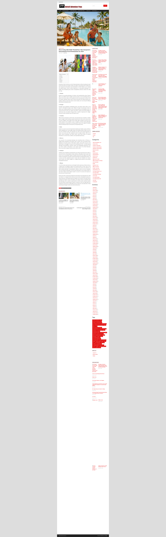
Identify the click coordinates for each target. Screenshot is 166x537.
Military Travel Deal (96, 166)
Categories (94, 133)
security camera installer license (97, 338)
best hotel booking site (103, 323)
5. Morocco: (61, 79)
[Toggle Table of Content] (67, 74)
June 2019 (94, 267)
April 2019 (94, 270)
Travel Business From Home (97, 174)
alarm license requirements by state (97, 321)
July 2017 (94, 302)
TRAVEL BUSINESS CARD (73, 10)
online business (94, 336)
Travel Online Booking (96, 177)
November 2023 (95, 220)
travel (93, 342)
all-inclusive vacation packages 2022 (97, 322)
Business (94, 151)
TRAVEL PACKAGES (94, 10)
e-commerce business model (102, 328)
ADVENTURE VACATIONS (65, 10)
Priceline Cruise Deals (96, 168)
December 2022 (95, 223)
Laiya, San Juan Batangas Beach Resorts (98, 373)
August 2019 (94, 264)
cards (96, 326)
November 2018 (95, 278)
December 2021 (95, 231)
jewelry (98, 333)
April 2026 (94, 187)
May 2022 (94, 226)
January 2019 (95, 275)
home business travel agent (96, 332)
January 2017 (95, 311)
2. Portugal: (60, 76)
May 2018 (94, 287)
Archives (94, 135)
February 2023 (95, 222)
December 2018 (95, 276)
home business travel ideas (103, 332)
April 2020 (94, 252)
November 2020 (95, 243)
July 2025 (94, 193)
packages (98, 336)
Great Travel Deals (95, 162)
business (94, 326)
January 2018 (95, 293)
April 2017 (94, 306)
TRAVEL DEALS (88, 10)
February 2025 (95, 201)
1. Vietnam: (60, 75)
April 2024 (94, 214)
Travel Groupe (95, 175)
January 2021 (95, 240)
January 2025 (95, 202)
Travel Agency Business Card (97, 171)
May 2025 (94, 196)
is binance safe (94, 333)
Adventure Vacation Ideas (96, 145)
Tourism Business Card (96, 169)
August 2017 (94, 300)
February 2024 (95, 217)
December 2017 (95, 294)
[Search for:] (99, 6)
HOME (60, 10)
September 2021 (95, 234)
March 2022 (94, 228)
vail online (97, 346)
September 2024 (95, 207)
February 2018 (95, 291)
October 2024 (95, 205)
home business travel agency (96, 331)
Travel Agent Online (96, 172)
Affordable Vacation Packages (97, 148)
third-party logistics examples (99, 341)
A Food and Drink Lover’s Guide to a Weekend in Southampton (102, 84)
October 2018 (95, 279)
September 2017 (95, 299)
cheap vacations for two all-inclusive (97, 327)
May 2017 (94, 305)
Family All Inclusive (96, 154)
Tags (93, 136)
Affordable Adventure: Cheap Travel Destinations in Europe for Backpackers (85, 198)
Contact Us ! (94, 352)
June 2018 (94, 285)
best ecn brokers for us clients (96, 323)
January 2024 (95, 219)
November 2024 (95, 204)
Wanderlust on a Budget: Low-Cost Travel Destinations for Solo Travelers (64, 201)
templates (94, 341)
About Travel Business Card (97, 142)
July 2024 (94, 210)
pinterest (101, 336)
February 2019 (95, 273)
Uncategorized (95, 181)
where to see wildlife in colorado (97, 347)
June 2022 (94, 225)
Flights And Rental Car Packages (97, 160)
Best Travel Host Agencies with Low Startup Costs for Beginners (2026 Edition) (102, 98)
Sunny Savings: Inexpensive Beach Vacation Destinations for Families (74, 201)
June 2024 (94, 211)
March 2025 (94, 199)
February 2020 (95, 255)
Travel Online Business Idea (97, 178)
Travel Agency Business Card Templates (98, 380)
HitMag (106, 535)
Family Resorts (95, 157)
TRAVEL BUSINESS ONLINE (81, 10)
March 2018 (94, 290)
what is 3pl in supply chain (102, 346)
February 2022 (95, 229)
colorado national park (95, 328)
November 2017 (95, 296)
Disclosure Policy (95, 354)
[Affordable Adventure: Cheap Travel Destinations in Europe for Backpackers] (86, 194)
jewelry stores (101, 333)
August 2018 (94, 282)
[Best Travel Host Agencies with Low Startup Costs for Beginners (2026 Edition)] (95, 97)
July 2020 (94, 249)
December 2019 (95, 258)
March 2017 (94, 308)
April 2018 (94, 288)
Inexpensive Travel (61, 48)
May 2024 (94, 213)
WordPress (102, 535)
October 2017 (95, 297)
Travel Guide (102, 342)
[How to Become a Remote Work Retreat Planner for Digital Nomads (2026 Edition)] (95, 123)
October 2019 (95, 261)
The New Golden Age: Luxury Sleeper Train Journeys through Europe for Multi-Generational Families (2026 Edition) (102, 106)
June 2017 (94, 303)
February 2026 (95, 190)
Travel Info (94, 343)
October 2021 (95, 232)
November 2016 (95, 314)
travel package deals (98, 343)
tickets (105, 341)
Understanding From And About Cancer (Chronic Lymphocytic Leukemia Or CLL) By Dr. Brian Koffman (99, 384)
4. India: (60, 78)
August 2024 (94, 208)
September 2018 (95, 281)
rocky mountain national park (96, 337)
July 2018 (94, 284)
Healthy (94, 163)
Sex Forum (94, 396)
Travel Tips (94, 180)
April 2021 (94, 237)
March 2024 (94, 216)
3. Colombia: (61, 77)
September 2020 (95, 246)
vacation (94, 346)
